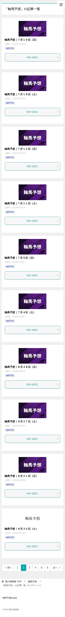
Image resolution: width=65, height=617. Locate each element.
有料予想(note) (9, 598)
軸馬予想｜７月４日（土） (20, 312)
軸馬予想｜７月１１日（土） (21, 203)
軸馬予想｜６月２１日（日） (21, 476)
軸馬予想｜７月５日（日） (20, 257)
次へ (55, 567)
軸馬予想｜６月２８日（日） (21, 367)
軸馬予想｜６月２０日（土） (21, 528)
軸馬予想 (10, 48)
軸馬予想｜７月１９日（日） (21, 39)
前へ (9, 567)
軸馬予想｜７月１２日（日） (21, 148)
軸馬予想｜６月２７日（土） (21, 421)
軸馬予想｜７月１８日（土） (21, 94)
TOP (13, 581)
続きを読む (32, 57)
